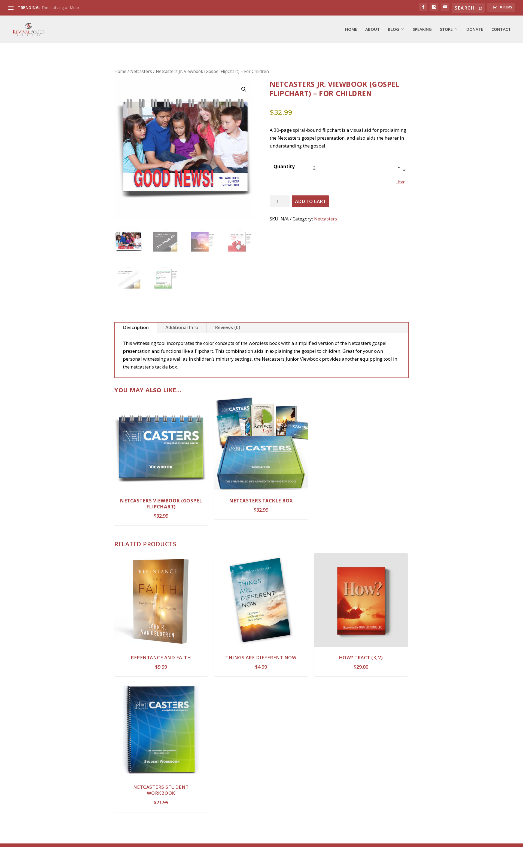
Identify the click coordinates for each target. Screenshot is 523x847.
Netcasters (141, 71)
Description (136, 327)
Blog (393, 29)
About (372, 29)
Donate (474, 29)
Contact (501, 29)
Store (446, 29)
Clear (400, 182)
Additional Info (181, 327)
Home (351, 29)
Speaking (422, 29)
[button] (244, 89)
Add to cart (310, 201)
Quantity (284, 166)
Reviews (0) (227, 327)
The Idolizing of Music (60, 7)
